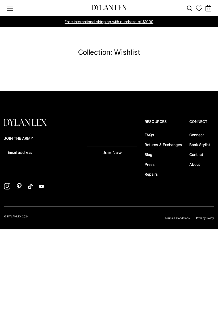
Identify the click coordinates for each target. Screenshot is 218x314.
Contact (196, 154)
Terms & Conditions (177, 218)
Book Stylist (199, 144)
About (194, 164)
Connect (196, 135)
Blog (148, 154)
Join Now (112, 152)
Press (150, 164)
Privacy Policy (205, 218)
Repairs (151, 174)
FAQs (149, 135)
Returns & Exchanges (163, 144)
